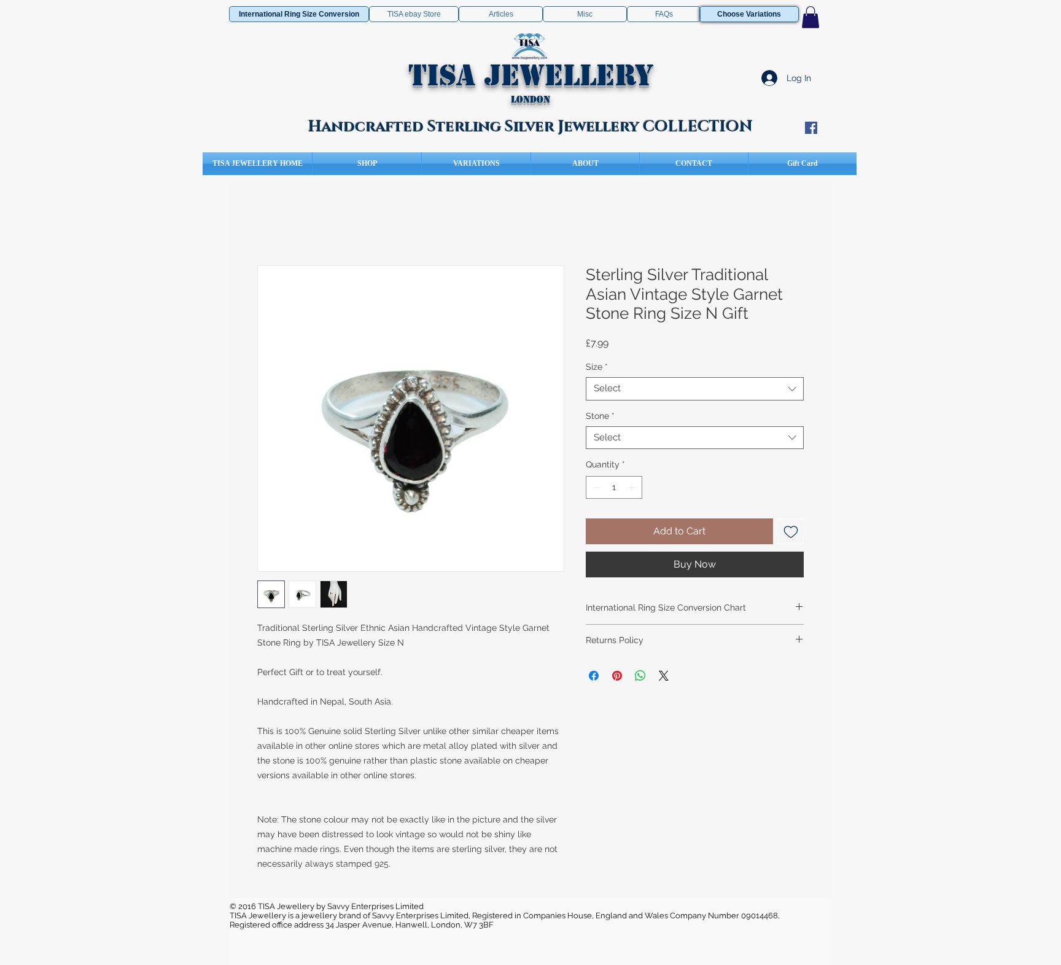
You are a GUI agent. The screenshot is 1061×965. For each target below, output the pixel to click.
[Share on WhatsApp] (640, 675)
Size (597, 367)
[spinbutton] (614, 487)
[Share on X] (663, 675)
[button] (810, 17)
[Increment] (632, 487)
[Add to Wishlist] (791, 531)
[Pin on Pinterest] (617, 675)
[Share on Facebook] (593, 675)
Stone (600, 416)
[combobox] (695, 388)
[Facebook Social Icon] (811, 128)
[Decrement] (595, 487)
